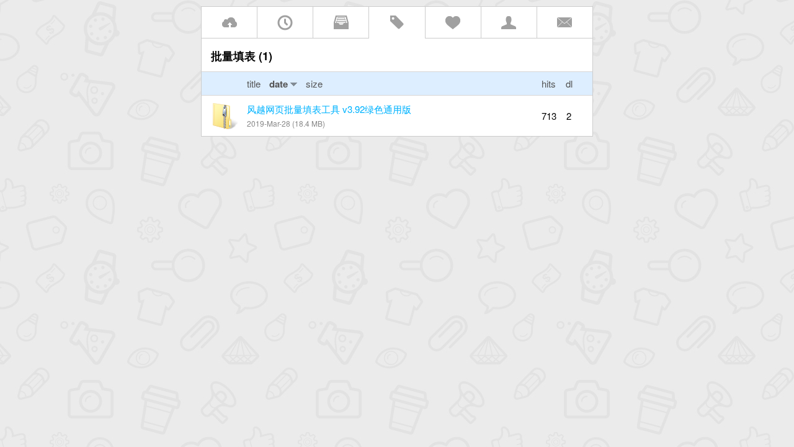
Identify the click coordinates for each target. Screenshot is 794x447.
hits (549, 83)
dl (569, 83)
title (255, 83)
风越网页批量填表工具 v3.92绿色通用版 (329, 108)
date (278, 84)
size (314, 83)
